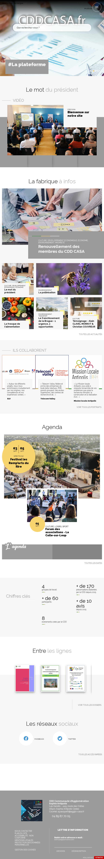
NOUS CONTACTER (23, 831)
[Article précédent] (82, 71)
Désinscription (79, 851)
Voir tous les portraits (89, 407)
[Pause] (84, 71)
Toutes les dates (93, 563)
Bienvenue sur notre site (78, 114)
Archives (60, 851)
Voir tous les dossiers (89, 705)
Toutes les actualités (90, 334)
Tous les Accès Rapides (90, 754)
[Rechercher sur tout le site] (86, 27)
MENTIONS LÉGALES (24, 840)
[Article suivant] (86, 71)
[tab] (90, 71)
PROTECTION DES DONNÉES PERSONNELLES (27, 843)
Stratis (99, 858)
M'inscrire (89, 844)
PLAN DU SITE (21, 833)
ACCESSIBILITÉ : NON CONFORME (24, 837)
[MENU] (96, 7)
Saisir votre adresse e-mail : (68, 838)
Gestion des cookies (25, 850)
